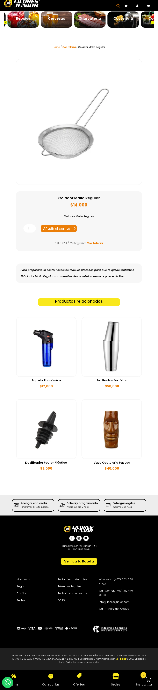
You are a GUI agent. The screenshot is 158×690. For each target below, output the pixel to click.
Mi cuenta (23, 579)
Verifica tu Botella (79, 561)
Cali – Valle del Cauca (114, 609)
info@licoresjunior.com (114, 602)
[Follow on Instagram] (79, 538)
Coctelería (69, 47)
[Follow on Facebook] (72, 538)
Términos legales (69, 586)
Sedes (20, 600)
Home (56, 47)
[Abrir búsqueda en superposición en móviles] (118, 6)
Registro (22, 586)
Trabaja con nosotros (72, 593)
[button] (5, 22)
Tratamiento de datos (72, 579)
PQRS (61, 600)
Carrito (21, 593)
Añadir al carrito (56, 228)
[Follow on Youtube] (86, 538)
